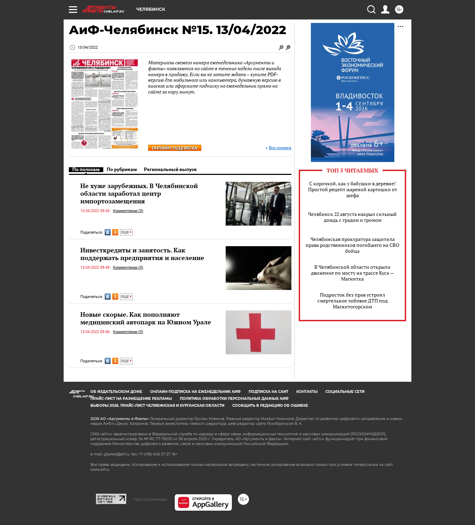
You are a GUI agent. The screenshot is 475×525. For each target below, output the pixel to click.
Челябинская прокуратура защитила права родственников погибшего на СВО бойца (352, 245)
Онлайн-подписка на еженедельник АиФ (195, 391)
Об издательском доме (116, 391)
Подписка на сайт (268, 391)
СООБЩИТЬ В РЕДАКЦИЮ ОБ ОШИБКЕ (270, 405)
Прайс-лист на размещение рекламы (131, 398)
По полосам (86, 169)
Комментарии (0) (128, 211)
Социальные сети (344, 391)
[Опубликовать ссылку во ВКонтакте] (108, 232)
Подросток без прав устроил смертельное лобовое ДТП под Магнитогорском (352, 300)
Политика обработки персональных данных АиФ (234, 398)
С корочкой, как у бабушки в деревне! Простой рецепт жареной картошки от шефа (352, 189)
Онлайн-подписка (175, 148)
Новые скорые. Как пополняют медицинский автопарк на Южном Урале (145, 318)
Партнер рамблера (150, 499)
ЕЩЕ (125, 232)
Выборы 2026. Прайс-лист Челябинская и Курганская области (157, 405)
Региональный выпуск (170, 169)
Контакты (306, 391)
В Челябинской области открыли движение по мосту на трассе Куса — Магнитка (352, 273)
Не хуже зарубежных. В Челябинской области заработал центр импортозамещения (139, 193)
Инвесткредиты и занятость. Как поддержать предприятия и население (142, 254)
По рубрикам (122, 169)
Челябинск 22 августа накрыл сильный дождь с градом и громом (352, 217)
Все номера (280, 148)
